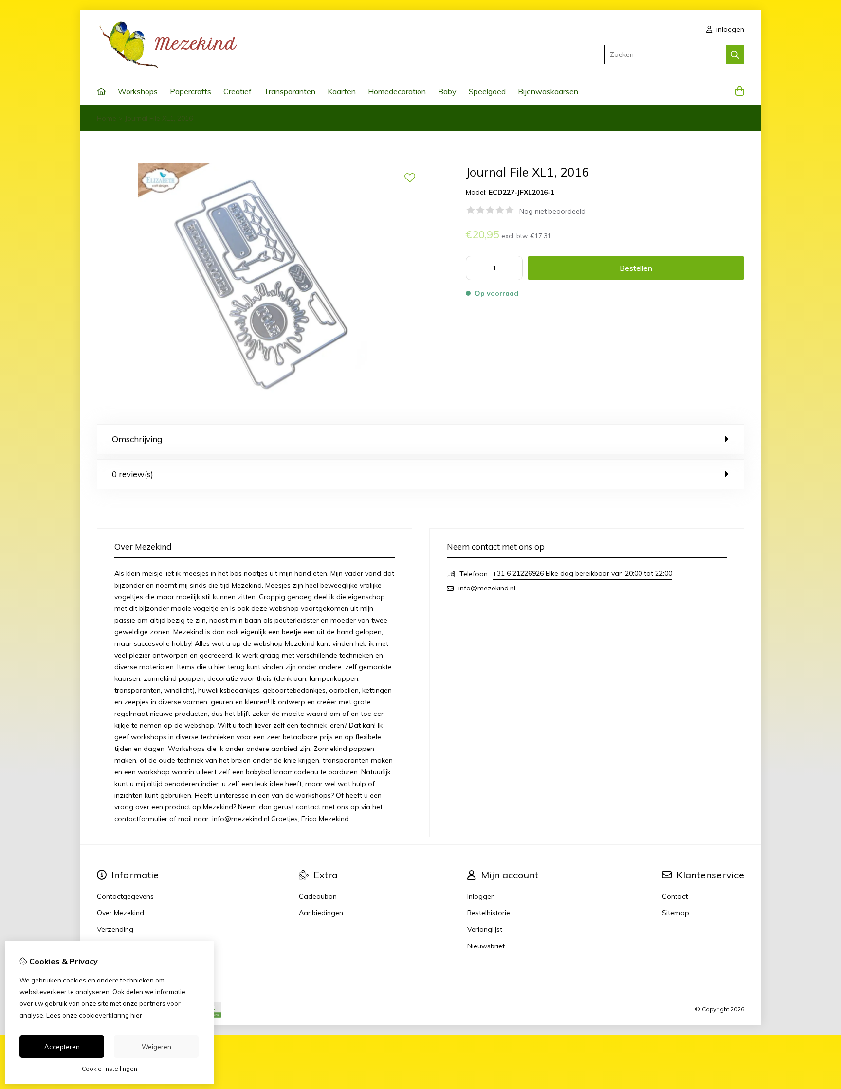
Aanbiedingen (321, 913)
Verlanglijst (484, 929)
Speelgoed (487, 91)
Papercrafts (190, 91)
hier (136, 1015)
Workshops (138, 91)
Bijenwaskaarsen (548, 91)
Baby (447, 91)
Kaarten (342, 91)
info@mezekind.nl (486, 588)
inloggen (729, 29)
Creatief (237, 91)
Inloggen (481, 896)
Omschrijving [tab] (137, 439)
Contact (675, 896)
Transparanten (289, 91)
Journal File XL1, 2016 (159, 118)
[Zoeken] (735, 54)
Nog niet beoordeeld (552, 211)
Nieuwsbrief (486, 946)
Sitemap (675, 913)
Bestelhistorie (488, 913)
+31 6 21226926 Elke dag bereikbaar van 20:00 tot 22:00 (582, 573)
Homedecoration (397, 91)
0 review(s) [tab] (132, 474)
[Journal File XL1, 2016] (258, 403)
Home (106, 118)
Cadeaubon (318, 896)
